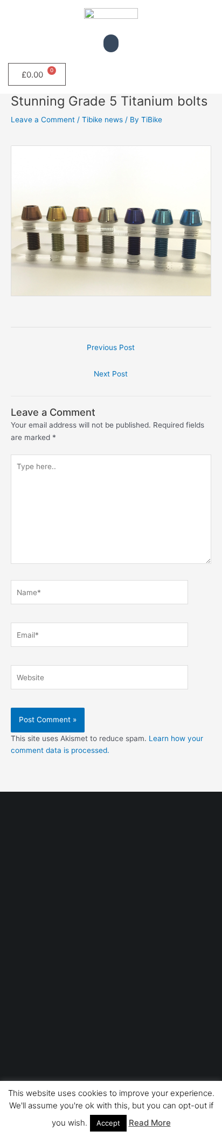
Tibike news (102, 119)
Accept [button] (108, 1123)
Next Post (111, 373)
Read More (150, 1123)
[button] (111, 43)
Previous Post (111, 347)
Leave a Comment (43, 119)
